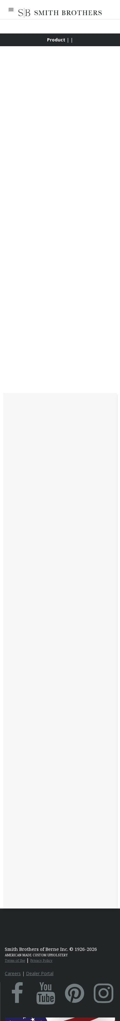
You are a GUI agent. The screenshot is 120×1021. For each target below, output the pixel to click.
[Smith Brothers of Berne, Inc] (60, 12)
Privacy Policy (41, 960)
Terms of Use (15, 960)
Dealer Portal (39, 973)
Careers (13, 973)
